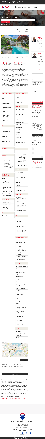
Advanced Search (7, 24)
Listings (6, 398)
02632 (24, 398)
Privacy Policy (41, 101)
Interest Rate (35, 154)
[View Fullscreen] (3, 349)
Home (3, 398)
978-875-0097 (23, 430)
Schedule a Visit (40, 70)
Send (37, 103)
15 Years (35, 144)
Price (33, 147)
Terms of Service (38, 107)
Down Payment (35, 151)
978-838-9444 (29, 429)
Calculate (37, 159)
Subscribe (37, 135)
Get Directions (24, 360)
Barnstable (14, 398)
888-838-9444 (16, 1)
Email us (21, 1)
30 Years (39, 142)
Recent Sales (40, 44)
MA (10, 398)
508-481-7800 (16, 429)
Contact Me (40, 46)
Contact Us (34, 70)
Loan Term (34, 142)
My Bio (39, 48)
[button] (5, 22)
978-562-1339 (22, 429)
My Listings (40, 43)
